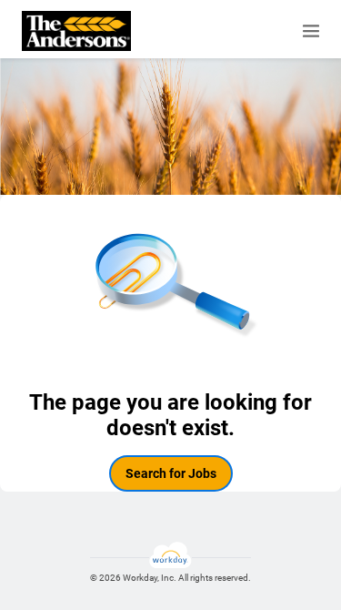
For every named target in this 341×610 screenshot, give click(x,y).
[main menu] (311, 31)
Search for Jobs (170, 473)
